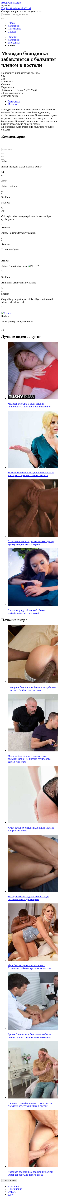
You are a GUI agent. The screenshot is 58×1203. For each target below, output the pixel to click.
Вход (4, 2)
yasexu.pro (13, 1186)
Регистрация (14, 2)
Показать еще (9, 1180)
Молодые (13, 104)
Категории (13, 25)
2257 (10, 1194)
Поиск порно (15, 1189)
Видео (11, 23)
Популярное (14, 28)
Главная (12, 37)
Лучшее (12, 31)
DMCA (12, 1191)
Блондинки (14, 42)
